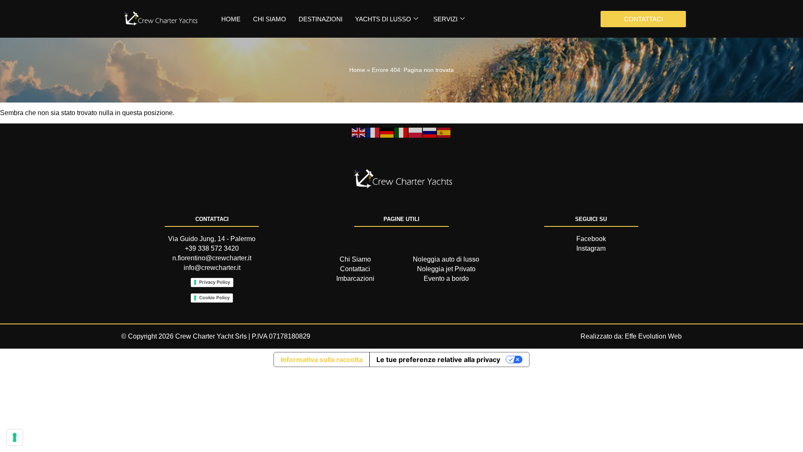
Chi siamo (269, 19)
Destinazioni (321, 19)
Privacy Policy (214, 282)
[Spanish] (444, 132)
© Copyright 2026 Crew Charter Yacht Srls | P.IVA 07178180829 (215, 336)
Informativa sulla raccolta (322, 359)
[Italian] (401, 132)
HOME (230, 19)
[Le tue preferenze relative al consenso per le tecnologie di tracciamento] (15, 437)
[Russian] (430, 132)
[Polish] (416, 132)
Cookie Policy (214, 297)
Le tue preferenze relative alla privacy (438, 359)
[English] (359, 132)
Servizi (445, 19)
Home (357, 70)
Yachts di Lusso (383, 19)
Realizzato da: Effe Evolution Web (631, 336)
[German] (387, 132)
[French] (373, 132)
